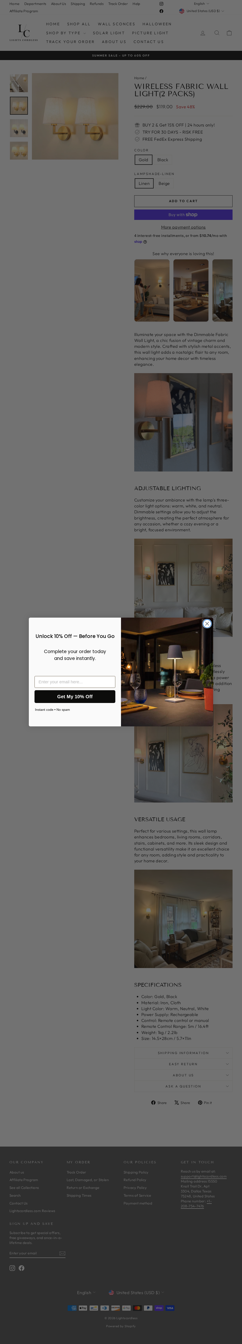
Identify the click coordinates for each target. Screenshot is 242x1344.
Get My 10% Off (75, 696)
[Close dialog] (207, 624)
